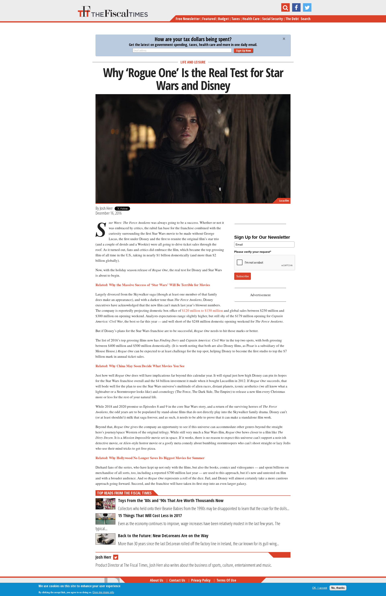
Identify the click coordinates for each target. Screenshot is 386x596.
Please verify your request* (252, 251)
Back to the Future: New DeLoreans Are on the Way (163, 535)
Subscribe (242, 276)
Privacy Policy (200, 580)
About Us (156, 580)
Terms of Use (226, 580)
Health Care (251, 18)
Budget (223, 18)
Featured (209, 18)
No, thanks (338, 587)
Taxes (235, 18)
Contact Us (177, 580)
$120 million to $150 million (202, 310)
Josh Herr (106, 208)
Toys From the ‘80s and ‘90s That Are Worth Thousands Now (171, 500)
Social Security (272, 18)
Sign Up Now (243, 50)
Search (305, 18)
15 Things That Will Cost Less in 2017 (150, 515)
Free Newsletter (188, 18)
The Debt (292, 18)
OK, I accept (319, 587)
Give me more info (103, 592)
